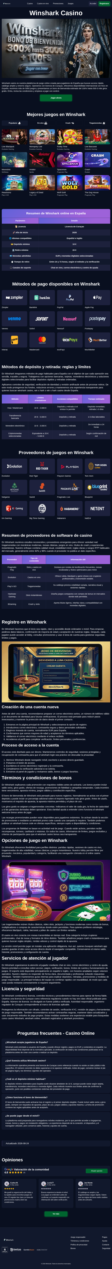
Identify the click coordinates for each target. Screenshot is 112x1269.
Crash (68, 123)
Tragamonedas (95, 123)
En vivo (40, 123)
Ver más (56, 1214)
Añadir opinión (96, 1171)
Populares (13, 123)
